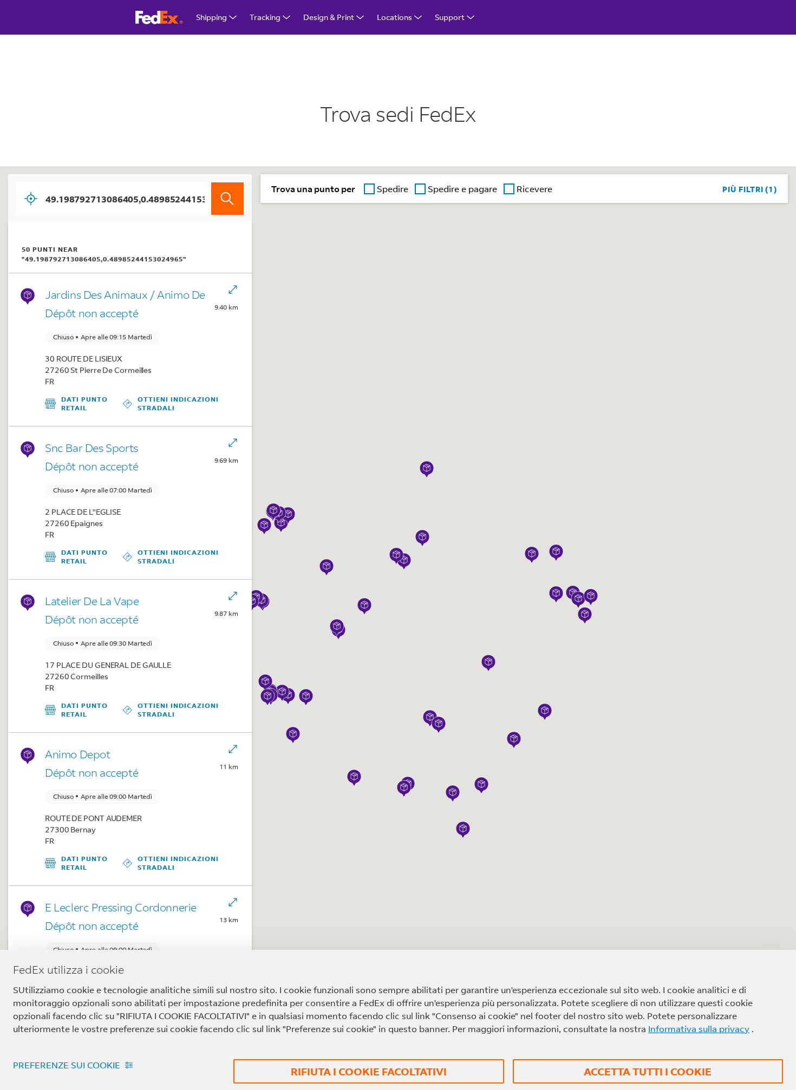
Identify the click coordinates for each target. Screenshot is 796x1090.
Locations (394, 17)
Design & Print (328, 17)
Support (450, 17)
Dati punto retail (84, 403)
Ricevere (534, 188)
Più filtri (748, 189)
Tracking (265, 17)
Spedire (392, 188)
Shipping (211, 17)
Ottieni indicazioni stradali (180, 403)
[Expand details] (232, 290)
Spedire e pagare (462, 188)
